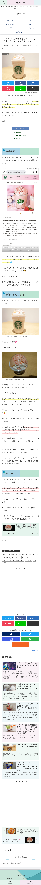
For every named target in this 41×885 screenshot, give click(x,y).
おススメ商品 (7, 551)
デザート (17, 551)
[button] (37, 447)
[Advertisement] (20, 590)
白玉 (5, 563)
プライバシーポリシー (30, 879)
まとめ (18, 138)
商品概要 (18, 133)
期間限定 (29, 560)
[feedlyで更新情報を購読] (30, 639)
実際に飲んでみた (21, 136)
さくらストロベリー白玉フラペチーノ (21, 554)
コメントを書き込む (20, 857)
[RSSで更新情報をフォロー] (20, 644)
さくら (6, 554)
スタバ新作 (7, 557)
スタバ (36, 554)
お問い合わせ (11, 879)
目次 (17, 128)
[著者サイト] (11, 634)
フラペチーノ (7, 560)
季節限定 (16, 560)
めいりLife (20, 3)
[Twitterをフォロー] (30, 634)
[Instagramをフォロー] (11, 639)
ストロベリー (16, 557)
